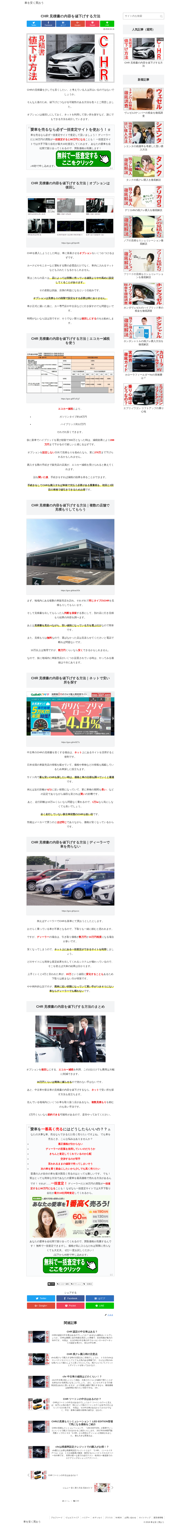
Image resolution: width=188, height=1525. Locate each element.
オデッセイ (97, 1517)
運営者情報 (158, 1517)
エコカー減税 (64, 1284)
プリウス (109, 1517)
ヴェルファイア (72, 1517)
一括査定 (88, 1284)
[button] (161, 16)
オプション (77, 1284)
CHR (52, 1284)
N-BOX (119, 1517)
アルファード (57, 1517)
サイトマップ (145, 1517)
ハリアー (86, 1517)
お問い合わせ (130, 1517)
